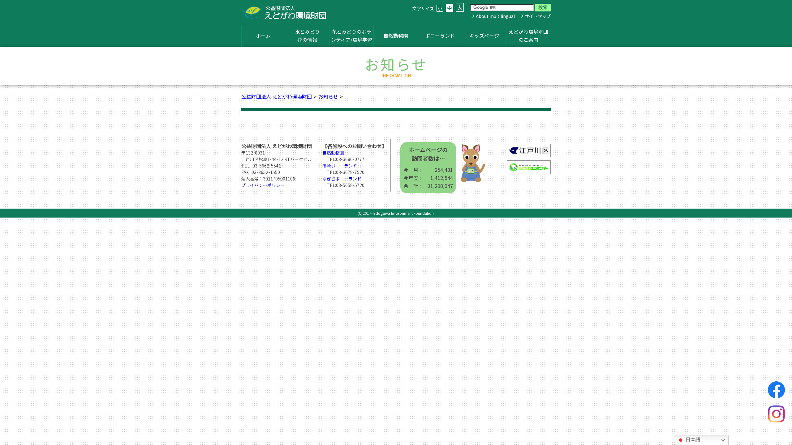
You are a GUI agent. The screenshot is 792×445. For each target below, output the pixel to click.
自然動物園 (395, 35)
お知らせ (328, 96)
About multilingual (495, 16)
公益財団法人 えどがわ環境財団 (276, 96)
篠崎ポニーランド (339, 166)
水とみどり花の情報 (307, 35)
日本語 (692, 439)
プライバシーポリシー (263, 185)
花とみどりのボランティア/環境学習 (351, 35)
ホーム (263, 35)
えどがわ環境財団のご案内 (528, 35)
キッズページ (484, 35)
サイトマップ (538, 16)
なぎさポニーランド (341, 179)
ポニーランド (440, 35)
